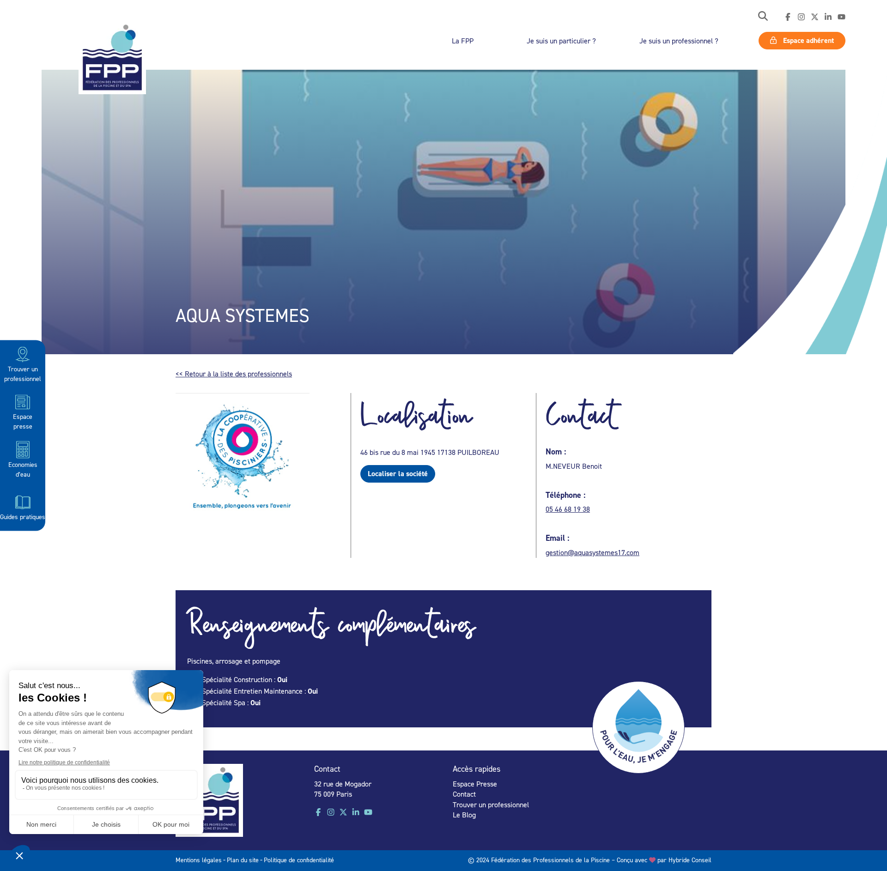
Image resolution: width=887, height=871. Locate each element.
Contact (464, 793)
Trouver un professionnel (22, 373)
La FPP (463, 40)
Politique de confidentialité (299, 860)
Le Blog (464, 814)
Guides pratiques (22, 516)
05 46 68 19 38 (568, 509)
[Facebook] (788, 17)
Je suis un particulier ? (561, 40)
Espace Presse (475, 783)
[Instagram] (801, 17)
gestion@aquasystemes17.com (592, 552)
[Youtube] (841, 17)
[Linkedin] (828, 17)
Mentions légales (199, 860)
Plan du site (243, 860)
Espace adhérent (807, 40)
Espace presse (22, 421)
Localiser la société (398, 473)
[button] (763, 17)
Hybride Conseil (689, 860)
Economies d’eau (22, 469)
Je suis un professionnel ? (678, 40)
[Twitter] (815, 17)
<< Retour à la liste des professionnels (234, 373)
